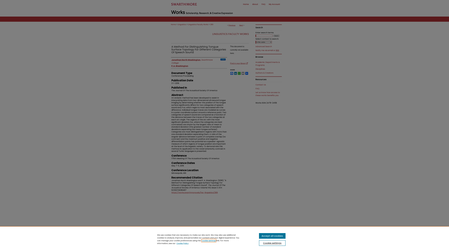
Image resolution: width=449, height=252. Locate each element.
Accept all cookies (272, 236)
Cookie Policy (182, 243)
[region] (224, 239)
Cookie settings (209, 240)
